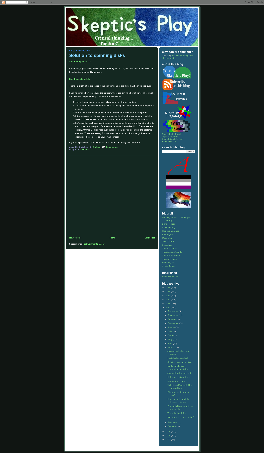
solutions (85, 149)
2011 (168, 303)
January (172, 426)
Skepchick (167, 245)
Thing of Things (169, 259)
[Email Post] (103, 147)
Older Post (150, 238)
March (171, 347)
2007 (168, 439)
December (173, 311)
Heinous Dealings (170, 231)
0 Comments (111, 147)
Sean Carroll (168, 241)
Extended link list (170, 276)
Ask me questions (176, 381)
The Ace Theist (169, 248)
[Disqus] (112, 196)
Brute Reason (168, 224)
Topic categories (170, 136)
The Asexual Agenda (172, 252)
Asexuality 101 (169, 141)
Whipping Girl (168, 262)
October (172, 319)
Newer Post (74, 238)
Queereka (167, 238)
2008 (168, 435)
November (173, 315)
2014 (168, 291)
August (171, 327)
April (170, 343)
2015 (168, 287)
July (170, 331)
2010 (168, 307)
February (173, 422)
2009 (168, 431)
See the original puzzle (80, 61)
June (170, 335)
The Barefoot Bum (171, 255)
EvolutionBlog (168, 227)
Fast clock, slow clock (177, 358)
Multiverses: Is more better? (180, 417)
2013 (168, 295)
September (173, 323)
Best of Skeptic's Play (172, 139)
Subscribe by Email (171, 134)
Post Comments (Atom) (93, 244)
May (170, 339)
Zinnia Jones (168, 266)
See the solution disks (79, 79)
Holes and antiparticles (178, 377)
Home (112, 238)
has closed (177, 55)
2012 (168, 299)
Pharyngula (167, 234)
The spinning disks (176, 413)
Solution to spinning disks (97, 55)
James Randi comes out (179, 373)
